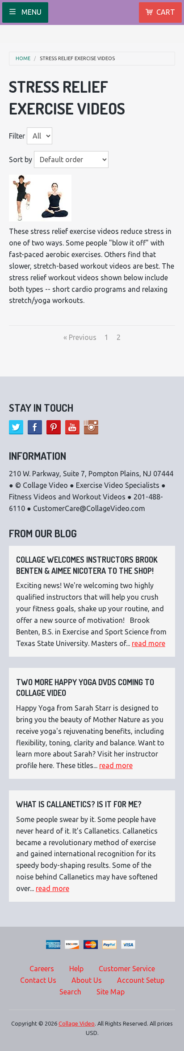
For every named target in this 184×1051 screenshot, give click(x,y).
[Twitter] (16, 427)
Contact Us (38, 980)
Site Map (110, 992)
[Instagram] (91, 427)
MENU (31, 12)
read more (148, 643)
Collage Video (77, 1023)
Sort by (20, 159)
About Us (86, 980)
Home (23, 58)
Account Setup (140, 980)
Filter (17, 136)
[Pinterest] (53, 427)
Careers (41, 969)
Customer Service (127, 969)
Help (76, 969)
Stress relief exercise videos (77, 58)
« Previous (79, 337)
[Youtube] (72, 427)
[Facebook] (35, 427)
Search (70, 992)
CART (165, 12)
